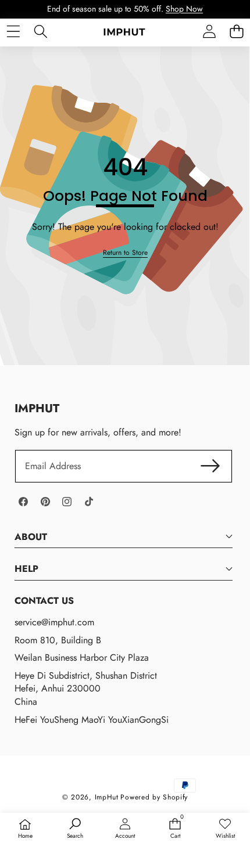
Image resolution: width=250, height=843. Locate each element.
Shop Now (184, 9)
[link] (125, 253)
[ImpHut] (124, 31)
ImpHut (107, 797)
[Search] (40, 32)
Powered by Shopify (154, 797)
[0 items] (236, 32)
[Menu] (13, 32)
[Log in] (209, 32)
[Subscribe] (210, 466)
